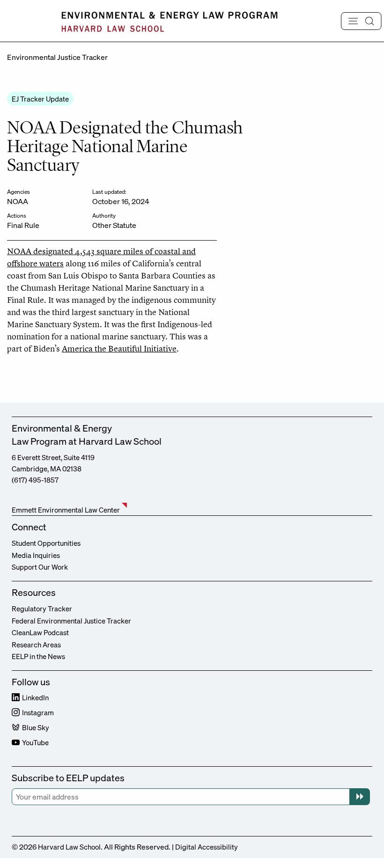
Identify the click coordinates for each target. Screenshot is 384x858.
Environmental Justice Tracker (57, 57)
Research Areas (36, 644)
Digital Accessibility (206, 846)
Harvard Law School (69, 846)
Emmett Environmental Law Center (66, 509)
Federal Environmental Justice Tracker (71, 620)
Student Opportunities (46, 543)
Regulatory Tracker (42, 608)
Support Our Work (40, 567)
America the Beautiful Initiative (119, 349)
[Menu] (361, 21)
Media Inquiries (36, 555)
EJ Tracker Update (40, 98)
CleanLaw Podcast (40, 632)
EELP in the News (38, 656)
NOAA (17, 201)
